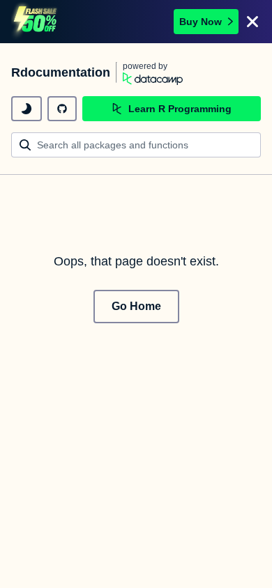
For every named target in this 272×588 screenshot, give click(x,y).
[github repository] (62, 108)
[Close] (252, 22)
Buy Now (200, 21)
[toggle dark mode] (26, 108)
